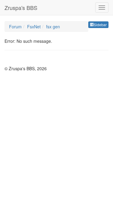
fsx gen (53, 27)
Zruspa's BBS (21, 7)
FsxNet (34, 27)
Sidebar (100, 24)
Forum (15, 27)
